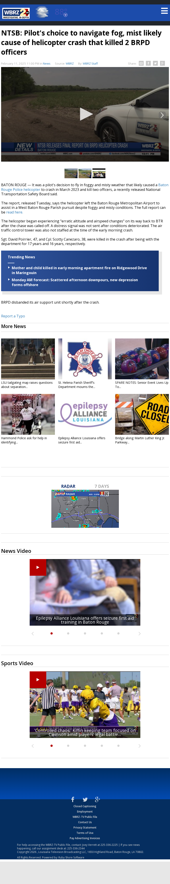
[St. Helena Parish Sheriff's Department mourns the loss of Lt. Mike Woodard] (85, 358)
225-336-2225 (109, 845)
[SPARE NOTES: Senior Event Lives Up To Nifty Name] (142, 358)
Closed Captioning (84, 806)
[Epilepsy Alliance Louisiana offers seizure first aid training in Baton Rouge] (85, 414)
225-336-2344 (76, 848)
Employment (85, 811)
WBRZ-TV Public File (85, 817)
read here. (14, 212)
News (46, 63)
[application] (85, 114)
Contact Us (85, 822)
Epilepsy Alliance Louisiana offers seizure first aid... (81, 440)
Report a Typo (13, 316)
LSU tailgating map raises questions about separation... (27, 384)
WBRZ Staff (90, 63)
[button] (85, 114)
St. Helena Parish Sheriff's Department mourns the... (76, 384)
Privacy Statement (85, 827)
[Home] (16, 13)
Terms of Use (84, 833)
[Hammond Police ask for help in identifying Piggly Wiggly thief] (28, 414)
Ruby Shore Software (71, 857)
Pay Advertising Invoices (85, 838)
